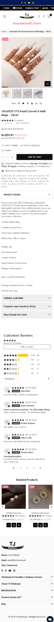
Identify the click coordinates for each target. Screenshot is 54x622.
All (14, 175)
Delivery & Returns (31, 145)
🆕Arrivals (17, 8)
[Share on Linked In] (32, 103)
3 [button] (27, 468)
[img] (18, 388)
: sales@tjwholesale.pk (16, 560)
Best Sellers (12, 178)
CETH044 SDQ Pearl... (40, 513)
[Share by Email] (41, 103)
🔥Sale (45, 8)
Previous (4, 62)
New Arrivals (21, 181)
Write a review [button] (27, 347)
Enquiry (7, 150)
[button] (8, 120)
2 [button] (20, 468)
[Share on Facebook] (19, 103)
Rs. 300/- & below (36, 181)
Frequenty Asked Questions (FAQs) (20, 306)
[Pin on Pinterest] (28, 103)
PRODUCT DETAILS (12, 194)
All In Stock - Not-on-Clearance (30, 175)
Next (50, 62)
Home (7, 8)
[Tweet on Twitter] (23, 103)
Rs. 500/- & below (25, 184)
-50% (5, 39)
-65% (32, 487)
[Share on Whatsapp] (36, 103)
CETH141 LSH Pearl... (14, 513)
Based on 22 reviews (13, 343)
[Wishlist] (43, 16)
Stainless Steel (32, 8)
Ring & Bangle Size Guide (15, 314)
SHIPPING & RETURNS (13, 298)
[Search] (39, 16)
